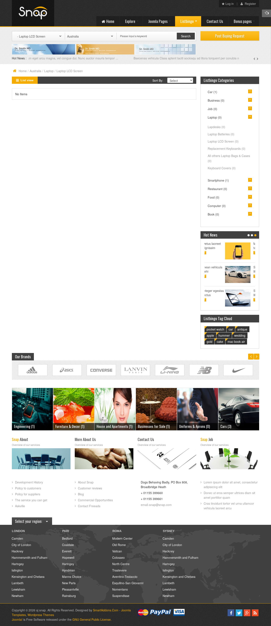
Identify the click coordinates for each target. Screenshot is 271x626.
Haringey (18, 564)
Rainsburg (69, 596)
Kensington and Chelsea (28, 576)
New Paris (69, 583)
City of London (21, 545)
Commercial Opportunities (95, 500)
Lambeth (18, 583)
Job (212, 109)
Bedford (67, 538)
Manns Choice (71, 576)
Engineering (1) (230, 426)
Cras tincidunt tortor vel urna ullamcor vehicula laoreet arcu (229, 505)
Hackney (17, 551)
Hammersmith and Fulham (29, 557)
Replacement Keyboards (226, 148)
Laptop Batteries (221, 134)
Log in (229, 3)
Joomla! (17, 619)
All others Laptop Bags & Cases (229, 158)
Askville (20, 506)
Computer (217, 206)
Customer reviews (90, 488)
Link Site (32, 370)
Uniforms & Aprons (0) (153, 426)
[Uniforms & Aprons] (156, 408)
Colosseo (118, 557)
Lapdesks (216, 127)
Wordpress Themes (41, 615)
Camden (17, 538)
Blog (81, 494)
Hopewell (68, 557)
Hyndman (68, 570)
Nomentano (120, 589)
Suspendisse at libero (243, 269)
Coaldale (68, 545)
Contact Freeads (89, 506)
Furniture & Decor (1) (28, 426)
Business (216, 100)
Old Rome (119, 545)
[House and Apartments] (73, 408)
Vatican (117, 551)
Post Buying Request (230, 36)
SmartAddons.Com (105, 610)
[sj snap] (33, 13)
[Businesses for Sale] (115, 408)
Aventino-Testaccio (124, 576)
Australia (35, 71)
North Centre (121, 564)
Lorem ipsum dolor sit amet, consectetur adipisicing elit (231, 484)
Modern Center (122, 538)
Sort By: (157, 80)
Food (213, 197)
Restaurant (217, 189)
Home (23, 71)
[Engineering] (238, 408)
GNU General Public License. (92, 619)
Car (212, 92)
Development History (29, 482)
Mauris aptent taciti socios (242, 245)
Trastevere (119, 570)
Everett (67, 551)
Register (250, 3)
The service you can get (31, 500)
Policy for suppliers (27, 494)
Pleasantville (70, 589)
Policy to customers (28, 488)
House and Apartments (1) (73, 426)
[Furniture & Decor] (32, 408)
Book (213, 214)
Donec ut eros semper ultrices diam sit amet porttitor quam (229, 495)
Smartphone (218, 180)
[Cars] (197, 408)
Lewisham (18, 589)
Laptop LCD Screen (223, 141)
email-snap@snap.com (156, 505)
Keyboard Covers (222, 168)
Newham (18, 596)
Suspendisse (120, 596)
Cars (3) (184, 426)
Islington (17, 570)
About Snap (86, 482)
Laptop (49, 71)
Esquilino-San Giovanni (127, 583)
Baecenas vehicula (42, 58)
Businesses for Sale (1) (112, 426)
